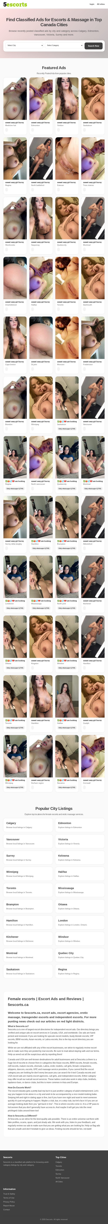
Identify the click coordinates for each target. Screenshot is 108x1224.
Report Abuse (9, 1206)
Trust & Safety (9, 1194)
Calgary (59, 1162)
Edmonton (60, 1170)
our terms (94, 1051)
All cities (101, 4)
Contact (6, 1210)
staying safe (80, 1051)
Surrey (58, 1174)
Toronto (59, 1166)
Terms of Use (8, 1198)
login (92, 4)
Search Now (93, 46)
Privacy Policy (9, 1202)
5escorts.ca (82, 1059)
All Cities (59, 1182)
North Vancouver (63, 1178)
